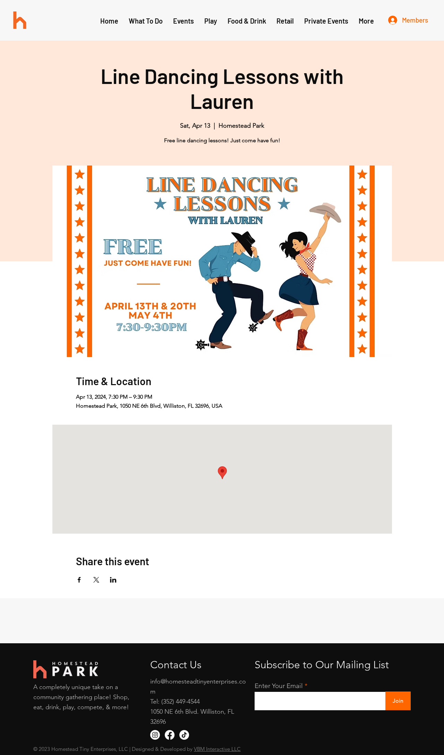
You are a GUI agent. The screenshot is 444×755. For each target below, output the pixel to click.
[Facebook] (169, 735)
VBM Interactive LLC (217, 749)
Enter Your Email (279, 685)
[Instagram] (155, 735)
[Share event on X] (96, 580)
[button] (210, 20)
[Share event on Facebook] (79, 580)
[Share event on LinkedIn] (113, 580)
